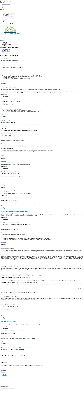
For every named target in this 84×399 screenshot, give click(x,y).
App (4, 21)
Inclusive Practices (7, 15)
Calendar (4, 11)
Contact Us (5, 18)
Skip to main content (3, 0)
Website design (2, 388)
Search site (2, 390)
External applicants (3, 158)
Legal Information (6, 386)
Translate (9, 44)
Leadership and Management (6, 6)
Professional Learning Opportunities (8, 13)
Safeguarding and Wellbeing (6, 53)
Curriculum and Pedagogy (6, 4)
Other (3, 7)
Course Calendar (7, 12)
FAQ (4, 20)
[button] (4, 9)
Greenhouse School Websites (10, 388)
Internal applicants (3, 83)
